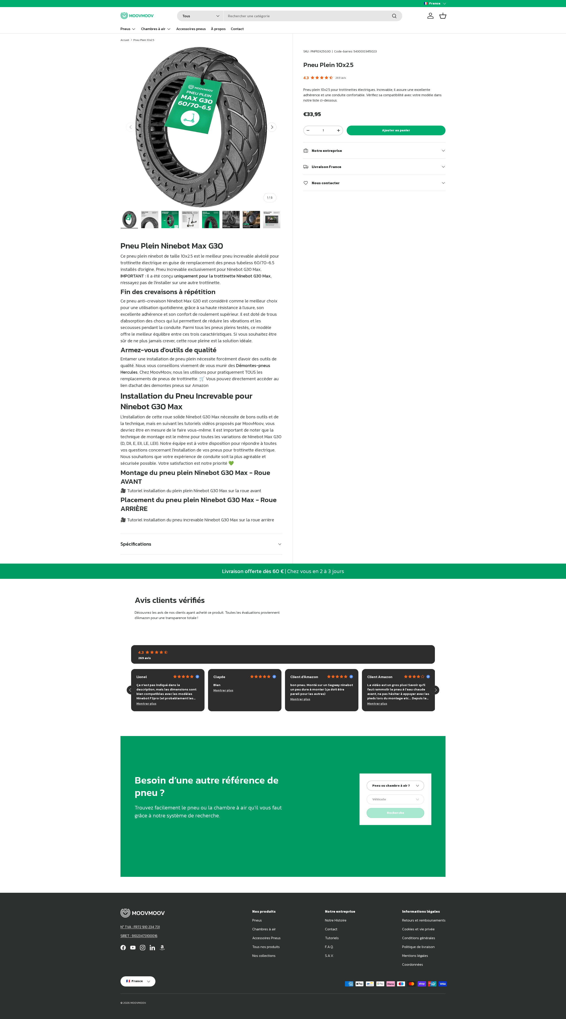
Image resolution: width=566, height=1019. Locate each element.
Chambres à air (153, 28)
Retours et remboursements (424, 920)
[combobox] (289, 16)
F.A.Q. (329, 946)
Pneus (125, 28)
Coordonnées (412, 964)
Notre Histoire (335, 920)
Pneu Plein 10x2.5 (143, 40)
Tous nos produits (266, 946)
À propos (218, 28)
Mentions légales (415, 955)
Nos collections (263, 955)
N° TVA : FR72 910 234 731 (140, 926)
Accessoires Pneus (266, 938)
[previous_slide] (131, 690)
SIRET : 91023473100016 (138, 935)
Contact (237, 28)
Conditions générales (418, 938)
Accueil (124, 40)
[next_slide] (434, 690)
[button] (443, 16)
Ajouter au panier (396, 130)
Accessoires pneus (191, 28)
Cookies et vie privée (418, 929)
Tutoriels (332, 938)
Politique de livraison (418, 946)
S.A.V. (329, 955)
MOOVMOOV (138, 1003)
